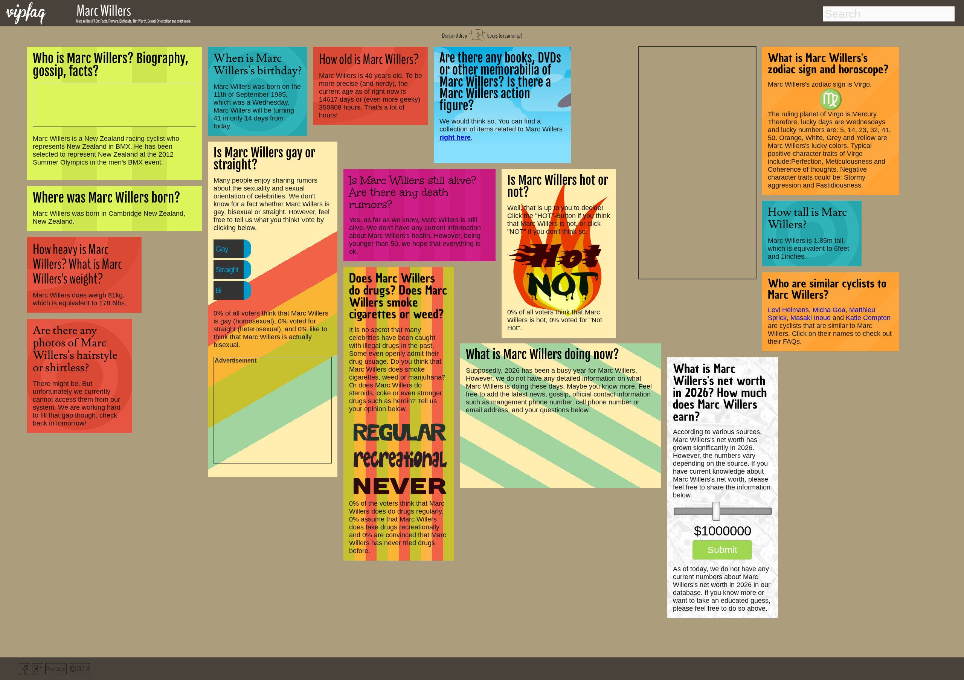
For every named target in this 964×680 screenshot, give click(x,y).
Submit (722, 549)
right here (455, 137)
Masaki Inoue (810, 318)
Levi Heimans (788, 310)
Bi (218, 290)
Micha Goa (829, 310)
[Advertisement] (697, 162)
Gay (221, 249)
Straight (226, 269)
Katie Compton (868, 318)
